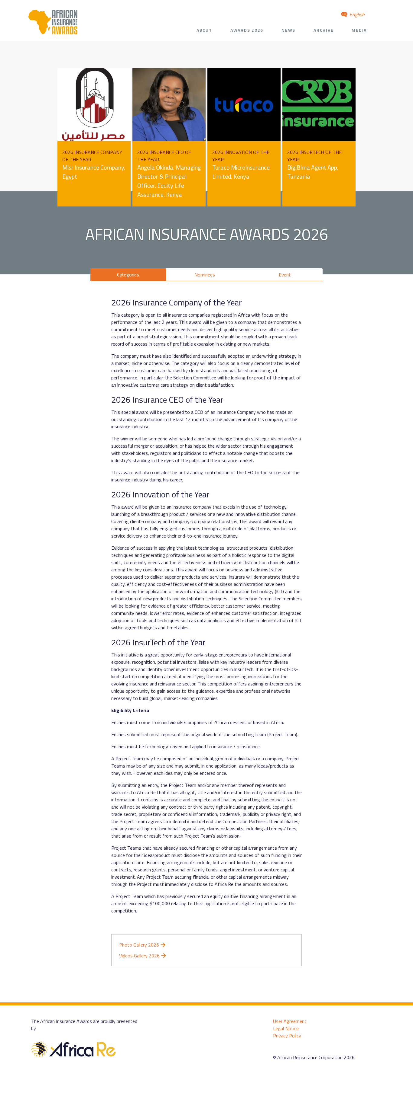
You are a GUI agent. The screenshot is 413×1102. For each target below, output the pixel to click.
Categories (128, 274)
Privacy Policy (287, 1035)
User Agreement (290, 1021)
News (288, 30)
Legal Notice (286, 1028)
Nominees (204, 274)
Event (285, 274)
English (356, 14)
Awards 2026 (246, 30)
